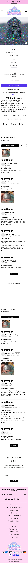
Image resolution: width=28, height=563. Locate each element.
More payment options (14, 89)
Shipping (14, 74)
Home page (14, 505)
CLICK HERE (11, 111)
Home (13, 49)
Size (13, 59)
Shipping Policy (14, 534)
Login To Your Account (14, 515)
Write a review (10, 145)
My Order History (14, 513)
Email (6, 475)
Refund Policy (14, 531)
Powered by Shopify (14, 561)
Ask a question (14, 119)
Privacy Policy (14, 537)
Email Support (14, 510)
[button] (11, 98)
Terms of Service (14, 529)
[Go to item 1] (6, 153)
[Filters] (21, 145)
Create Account (14, 518)
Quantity (14, 66)
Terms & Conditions (14, 521)
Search (14, 526)
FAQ (14, 523)
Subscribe (14, 480)
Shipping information (14, 115)
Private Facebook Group (14, 507)
